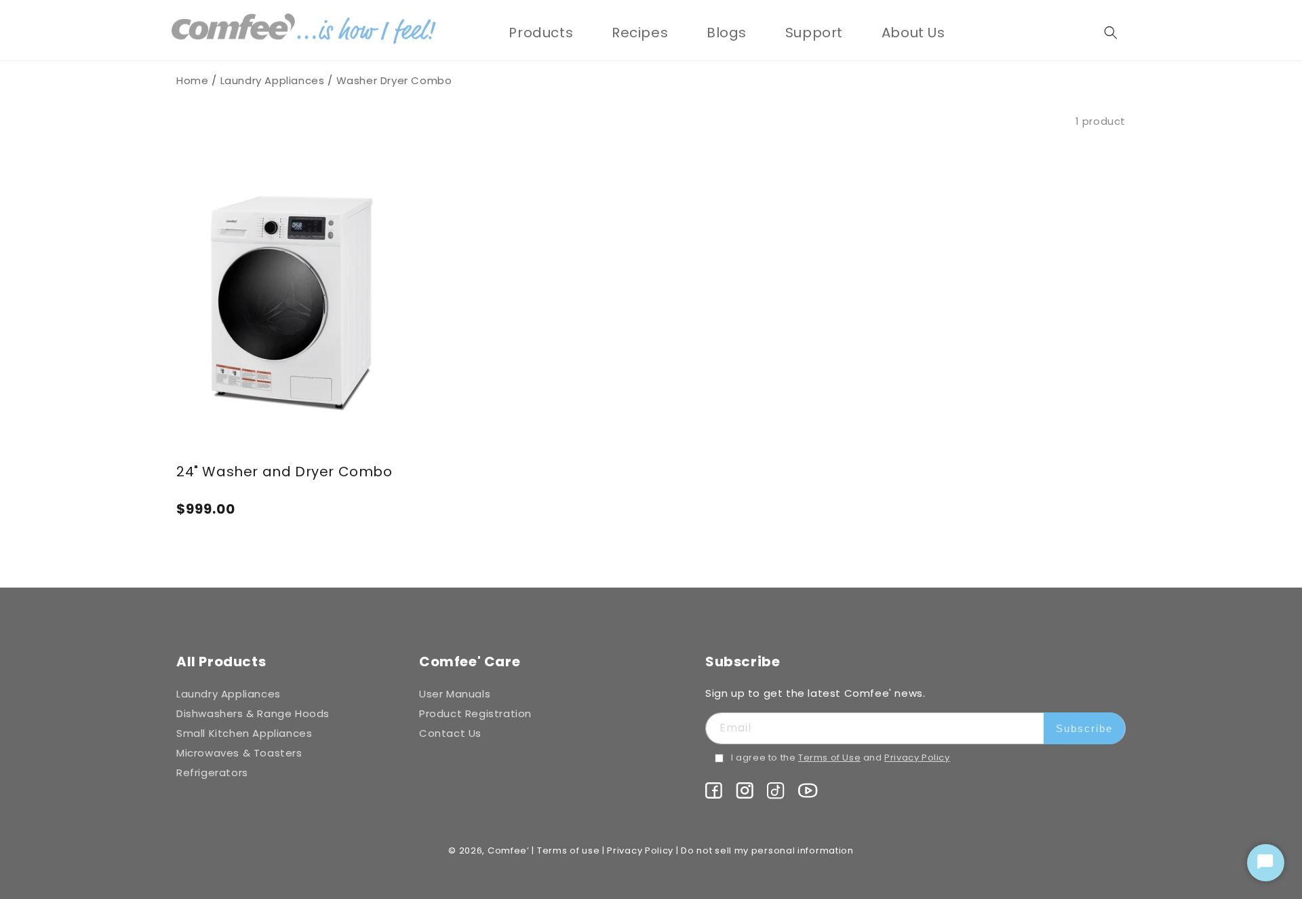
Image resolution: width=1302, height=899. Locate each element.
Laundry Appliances (272, 80)
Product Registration (475, 713)
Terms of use (568, 850)
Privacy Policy (916, 757)
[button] (540, 33)
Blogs (727, 32)
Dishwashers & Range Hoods (253, 713)
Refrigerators (212, 772)
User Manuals (454, 694)
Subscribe (1084, 728)
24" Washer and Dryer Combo (284, 471)
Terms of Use (829, 757)
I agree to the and (840, 757)
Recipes (640, 32)
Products (541, 32)
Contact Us (450, 733)
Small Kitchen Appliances (244, 733)
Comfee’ (509, 850)
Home (192, 80)
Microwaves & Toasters (239, 753)
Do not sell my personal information (767, 850)
